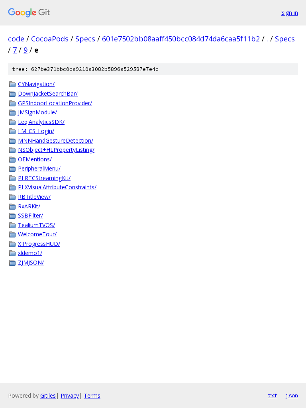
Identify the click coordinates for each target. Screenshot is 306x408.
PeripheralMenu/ (39, 168)
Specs (85, 38)
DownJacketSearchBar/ (48, 93)
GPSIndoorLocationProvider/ (55, 103)
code (16, 38)
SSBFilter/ (30, 215)
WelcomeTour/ (37, 234)
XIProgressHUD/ (39, 243)
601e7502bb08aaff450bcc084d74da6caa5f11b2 (181, 38)
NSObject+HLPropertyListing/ (56, 149)
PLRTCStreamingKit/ (44, 178)
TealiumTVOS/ (36, 225)
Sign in (289, 12)
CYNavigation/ (36, 84)
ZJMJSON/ (31, 262)
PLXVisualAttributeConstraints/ (57, 187)
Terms (92, 395)
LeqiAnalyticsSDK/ (41, 122)
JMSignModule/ (37, 112)
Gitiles (48, 395)
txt (272, 395)
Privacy (70, 395)
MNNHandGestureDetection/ (55, 140)
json (291, 395)
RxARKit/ (29, 206)
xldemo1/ (30, 253)
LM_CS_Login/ (36, 131)
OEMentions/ (35, 159)
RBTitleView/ (34, 196)
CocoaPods (50, 38)
